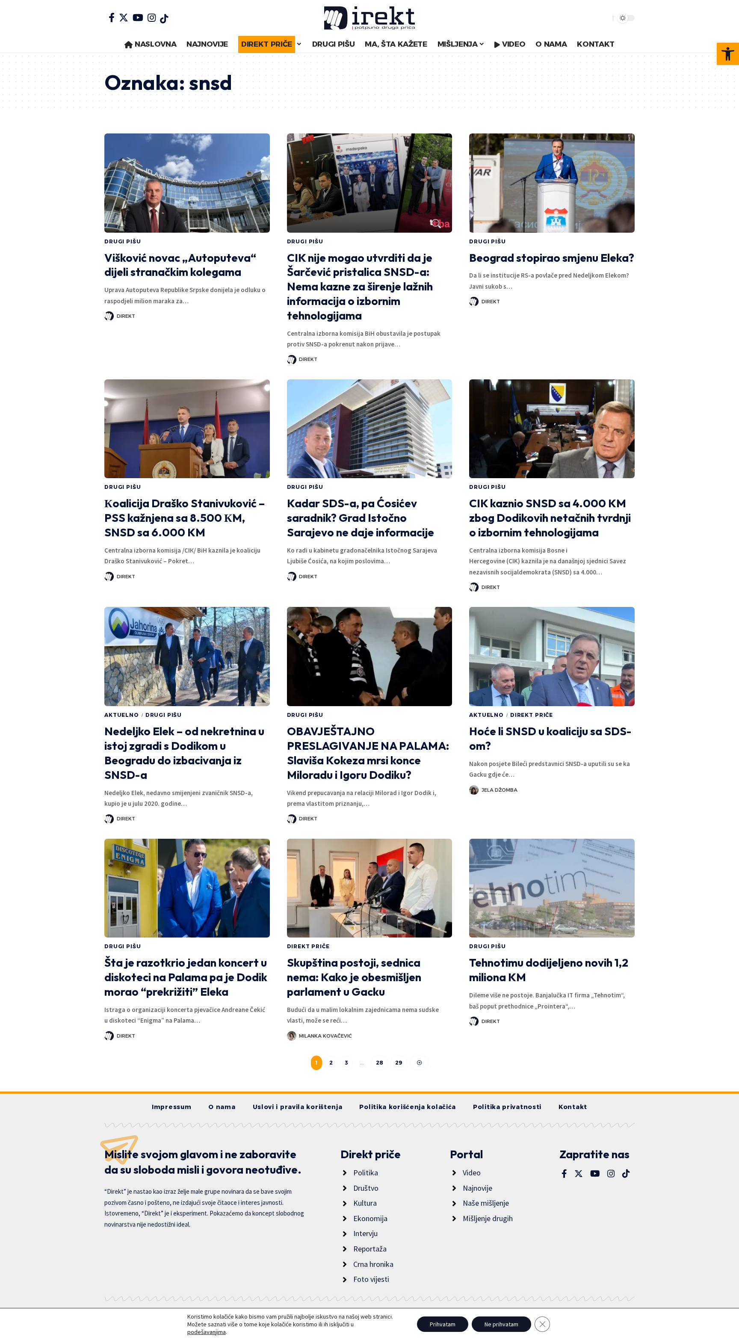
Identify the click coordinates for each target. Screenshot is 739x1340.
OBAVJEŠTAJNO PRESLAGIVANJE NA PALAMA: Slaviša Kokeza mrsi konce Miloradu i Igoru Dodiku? (368, 752)
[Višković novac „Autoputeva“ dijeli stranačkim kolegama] (187, 183)
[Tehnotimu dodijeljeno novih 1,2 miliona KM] (552, 888)
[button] (728, 54)
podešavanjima (206, 1332)
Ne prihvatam (501, 1324)
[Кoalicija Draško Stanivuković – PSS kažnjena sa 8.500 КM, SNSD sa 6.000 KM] (187, 429)
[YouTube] (137, 17)
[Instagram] (151, 17)
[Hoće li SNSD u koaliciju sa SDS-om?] (552, 656)
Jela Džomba (499, 790)
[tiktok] (164, 19)
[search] (604, 18)
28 (379, 1062)
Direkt (126, 316)
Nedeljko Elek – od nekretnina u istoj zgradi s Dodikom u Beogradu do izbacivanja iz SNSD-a (184, 752)
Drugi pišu (122, 241)
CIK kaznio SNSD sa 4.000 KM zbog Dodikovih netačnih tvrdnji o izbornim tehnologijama (550, 517)
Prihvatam (442, 1324)
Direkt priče (531, 715)
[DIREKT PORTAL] (369, 18)
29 (398, 1062)
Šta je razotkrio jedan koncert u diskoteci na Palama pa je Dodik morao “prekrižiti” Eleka (185, 977)
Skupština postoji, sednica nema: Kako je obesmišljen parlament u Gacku (354, 977)
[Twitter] (123, 17)
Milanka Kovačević (325, 1036)
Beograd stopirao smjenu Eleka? (551, 258)
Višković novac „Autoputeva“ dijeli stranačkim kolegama (180, 265)
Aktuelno (121, 715)
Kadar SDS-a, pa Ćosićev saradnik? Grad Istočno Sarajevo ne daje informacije (360, 517)
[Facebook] (111, 17)
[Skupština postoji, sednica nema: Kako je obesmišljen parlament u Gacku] (369, 888)
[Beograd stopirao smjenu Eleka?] (552, 183)
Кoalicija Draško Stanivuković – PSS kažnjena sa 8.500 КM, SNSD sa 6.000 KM (184, 517)
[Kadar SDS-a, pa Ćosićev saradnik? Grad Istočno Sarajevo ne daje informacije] (369, 429)
